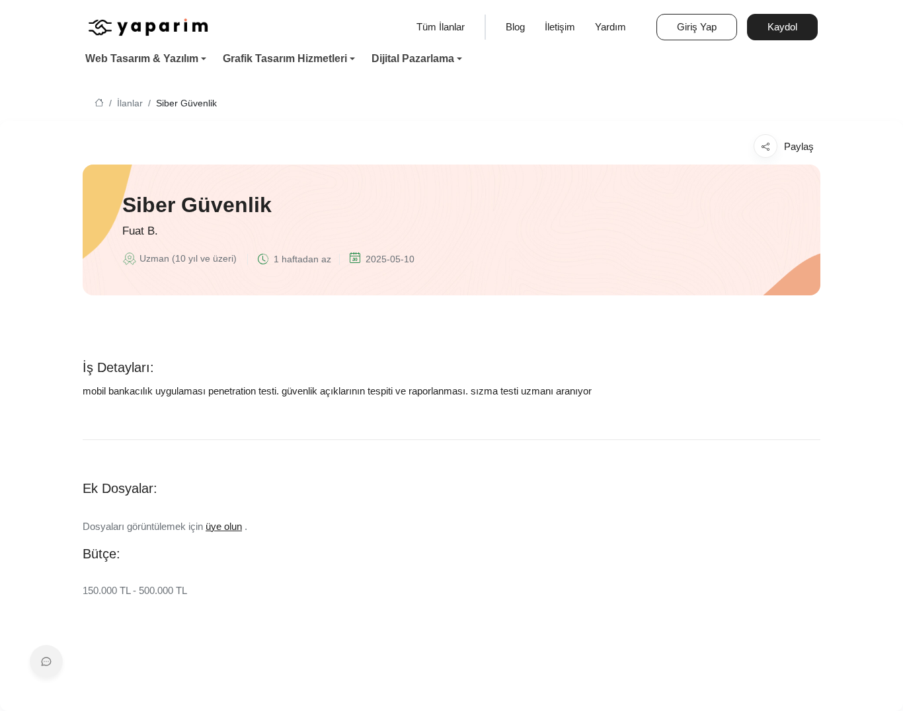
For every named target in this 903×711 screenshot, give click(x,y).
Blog (515, 26)
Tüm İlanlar (440, 26)
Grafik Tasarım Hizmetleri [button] (285, 58)
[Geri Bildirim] (46, 661)
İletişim (560, 26)
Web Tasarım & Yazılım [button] (141, 58)
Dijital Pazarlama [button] (413, 58)
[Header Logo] (148, 26)
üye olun (224, 526)
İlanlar (130, 103)
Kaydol (782, 26)
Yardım (610, 26)
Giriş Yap (697, 26)
